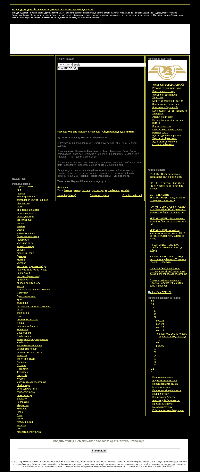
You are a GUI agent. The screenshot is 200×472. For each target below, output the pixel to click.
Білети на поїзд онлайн (165, 107)
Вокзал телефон (161, 126)
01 (155, 365)
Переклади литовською (165, 383)
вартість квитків (25, 186)
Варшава (22, 398)
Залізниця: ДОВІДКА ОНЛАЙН (169, 84)
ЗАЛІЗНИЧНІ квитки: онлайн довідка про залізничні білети (166, 175)
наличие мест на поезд (30, 352)
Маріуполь (23, 405)
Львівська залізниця (28, 236)
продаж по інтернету (28, 283)
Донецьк (21, 256)
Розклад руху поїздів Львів (166, 88)
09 (155, 317)
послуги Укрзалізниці (28, 276)
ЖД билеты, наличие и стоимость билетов (165, 143)
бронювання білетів (28, 210)
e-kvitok (21, 226)
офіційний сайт (25, 253)
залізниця (22, 303)
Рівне (20, 412)
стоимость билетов (27, 319)
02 (155, 362)
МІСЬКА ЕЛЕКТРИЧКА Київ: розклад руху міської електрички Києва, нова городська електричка (168, 271)
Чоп (19, 428)
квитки (20, 286)
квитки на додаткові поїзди (31, 266)
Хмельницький (25, 422)
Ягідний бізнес (160, 393)
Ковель (68, 190)
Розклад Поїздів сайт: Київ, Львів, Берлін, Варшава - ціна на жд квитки (52, 9)
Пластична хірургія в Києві (166, 390)
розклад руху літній (27, 388)
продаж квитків (25, 279)
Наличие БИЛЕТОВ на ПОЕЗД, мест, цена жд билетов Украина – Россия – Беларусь (168, 259)
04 (155, 355)
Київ (19, 190)
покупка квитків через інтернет (34, 306)
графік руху (23, 239)
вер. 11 (160, 342)
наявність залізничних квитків (33, 289)
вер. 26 (160, 320)
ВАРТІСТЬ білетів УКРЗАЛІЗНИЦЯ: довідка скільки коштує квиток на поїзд (167, 197)
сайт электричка (26, 392)
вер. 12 (160, 330)
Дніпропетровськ (26, 296)
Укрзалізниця (24, 220)
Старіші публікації (132, 195)
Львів (19, 206)
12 (152, 368)
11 (155, 311)
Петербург (23, 368)
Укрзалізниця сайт (162, 117)
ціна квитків (23, 203)
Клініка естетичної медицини (168, 410)
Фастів (20, 418)
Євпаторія (22, 293)
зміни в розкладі (26, 196)
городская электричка (29, 432)
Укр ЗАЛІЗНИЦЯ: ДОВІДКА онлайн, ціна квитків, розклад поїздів (166, 248)
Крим (19, 299)
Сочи (19, 415)
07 (155, 349)
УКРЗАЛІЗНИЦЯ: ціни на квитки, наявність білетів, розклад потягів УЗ (168, 221)
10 (155, 314)
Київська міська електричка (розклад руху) (167, 131)
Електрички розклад (163, 91)
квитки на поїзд (25, 243)
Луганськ (21, 365)
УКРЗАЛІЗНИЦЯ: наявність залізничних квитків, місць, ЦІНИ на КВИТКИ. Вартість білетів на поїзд (167, 234)
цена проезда (24, 395)
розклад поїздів (25, 216)
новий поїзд (23, 273)
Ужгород (21, 263)
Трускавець (23, 372)
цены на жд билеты (27, 326)
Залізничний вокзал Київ (165, 104)
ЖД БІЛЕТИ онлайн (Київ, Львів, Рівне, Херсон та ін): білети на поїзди (167, 186)
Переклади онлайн (162, 377)
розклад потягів (25, 213)
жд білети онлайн (26, 233)
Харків (20, 223)
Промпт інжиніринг (162, 403)
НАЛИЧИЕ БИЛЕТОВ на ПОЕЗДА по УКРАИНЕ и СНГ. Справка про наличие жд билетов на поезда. (168, 209)
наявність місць (25, 246)
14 (152, 304)
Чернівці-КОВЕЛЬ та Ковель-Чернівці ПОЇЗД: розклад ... (172, 336)
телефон (22, 355)
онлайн (21, 249)
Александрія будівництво (166, 400)
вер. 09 (160, 346)
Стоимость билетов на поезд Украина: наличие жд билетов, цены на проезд (166, 283)
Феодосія (22, 375)
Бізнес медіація (161, 387)
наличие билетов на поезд (31, 269)
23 (152, 301)
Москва (21, 259)
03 (155, 359)
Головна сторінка (99, 195)
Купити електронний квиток (167, 100)
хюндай (21, 323)
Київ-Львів (22, 329)
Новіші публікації (66, 195)
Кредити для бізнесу (163, 397)
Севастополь (24, 332)
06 (155, 352)
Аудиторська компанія (164, 380)
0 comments (63, 187)
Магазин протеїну (162, 407)
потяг (20, 309)
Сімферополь (24, 336)
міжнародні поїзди (27, 349)
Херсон (21, 378)
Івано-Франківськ (26, 358)
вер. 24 (160, 324)
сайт (19, 316)
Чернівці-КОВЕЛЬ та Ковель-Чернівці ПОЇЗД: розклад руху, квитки (95, 131)
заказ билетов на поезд (30, 345)
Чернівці (125, 190)
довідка (21, 193)
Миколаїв (22, 408)
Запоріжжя (23, 402)
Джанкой (21, 362)
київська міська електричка (31, 382)
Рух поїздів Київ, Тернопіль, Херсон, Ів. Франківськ (167, 137)
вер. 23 (160, 327)
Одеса (20, 229)
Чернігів (21, 425)
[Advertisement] (100, 35)
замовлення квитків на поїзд (32, 200)
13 (152, 307)
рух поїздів (23, 313)
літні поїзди (23, 385)
